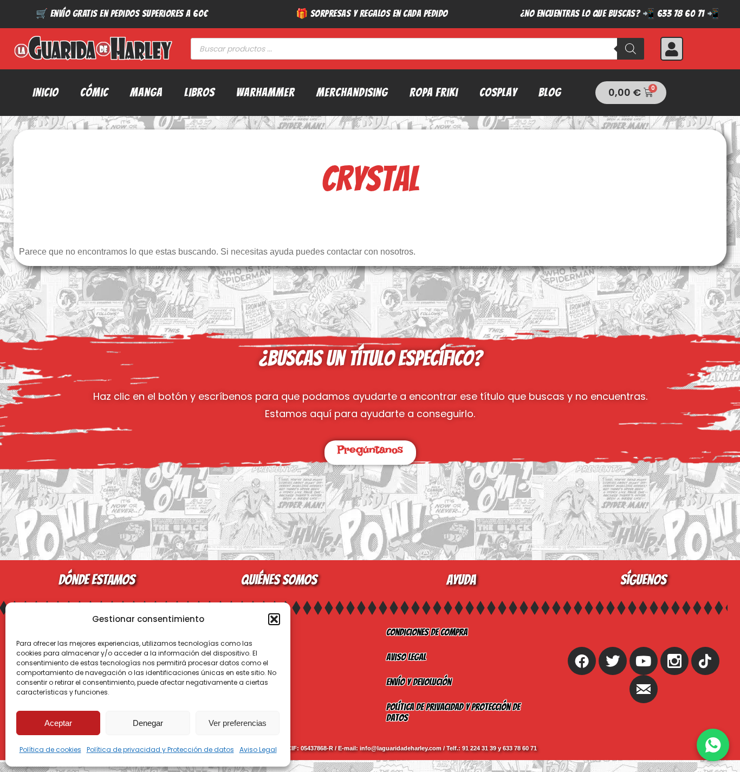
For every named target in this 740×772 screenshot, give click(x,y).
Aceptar (58, 723)
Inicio (46, 92)
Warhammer (265, 92)
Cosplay (498, 92)
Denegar (148, 723)
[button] (274, 619)
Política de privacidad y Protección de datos (160, 749)
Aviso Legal (258, 749)
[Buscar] (630, 49)
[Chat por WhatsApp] (713, 745)
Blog (549, 92)
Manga (146, 92)
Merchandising (352, 92)
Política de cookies (50, 749)
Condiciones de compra (427, 632)
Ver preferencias (238, 723)
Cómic (94, 92)
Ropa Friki (434, 92)
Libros (199, 92)
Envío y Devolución (418, 682)
